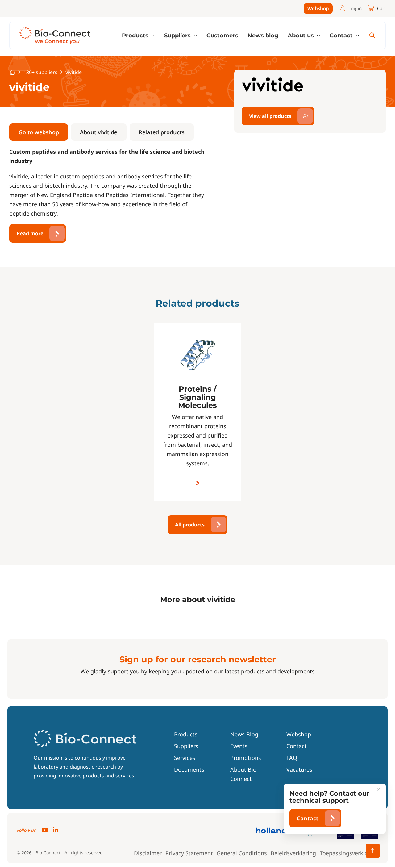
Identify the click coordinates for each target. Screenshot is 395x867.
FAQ (291, 757)
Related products (162, 132)
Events (238, 746)
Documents (189, 769)
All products (190, 524)
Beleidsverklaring (293, 853)
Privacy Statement (189, 853)
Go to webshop (39, 132)
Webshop (318, 8)
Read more (30, 233)
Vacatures (299, 769)
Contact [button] (342, 35)
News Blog (244, 734)
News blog (262, 35)
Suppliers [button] (178, 35)
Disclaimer (148, 853)
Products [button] (136, 35)
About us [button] (301, 35)
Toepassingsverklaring (349, 853)
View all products (270, 116)
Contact (296, 746)
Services (184, 757)
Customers (222, 35)
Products (186, 734)
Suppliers (186, 746)
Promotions (245, 757)
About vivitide (98, 132)
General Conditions (242, 853)
